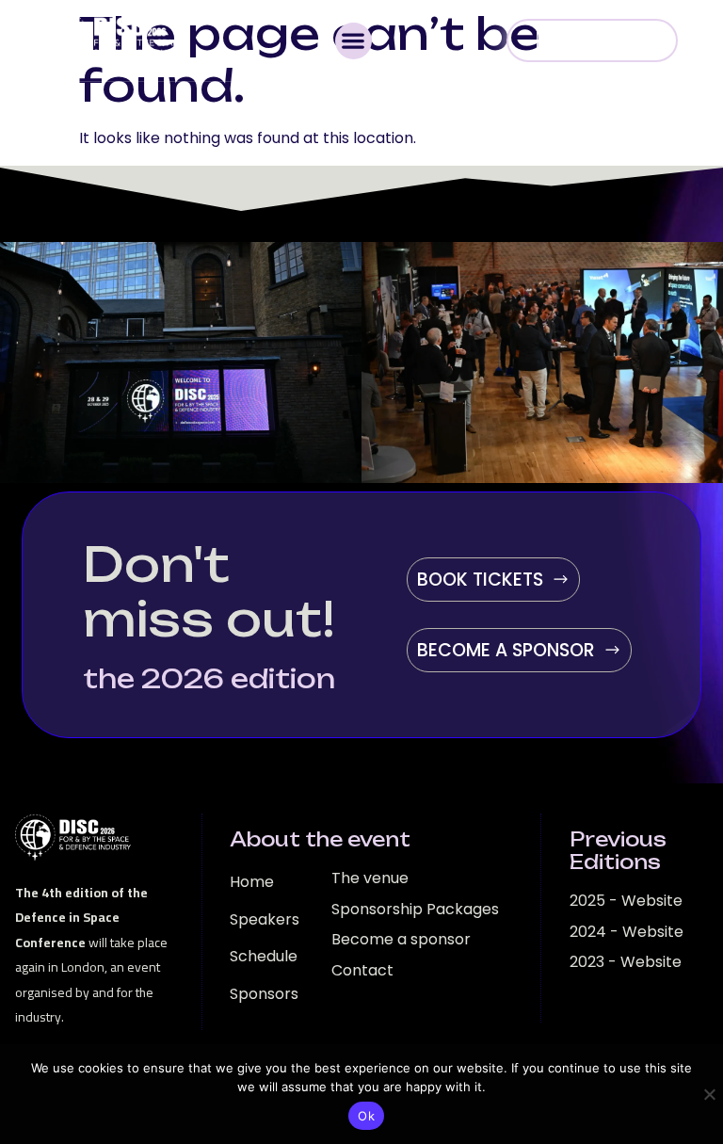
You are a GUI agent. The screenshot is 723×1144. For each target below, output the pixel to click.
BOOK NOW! (604, 40)
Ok (366, 1115)
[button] (353, 41)
